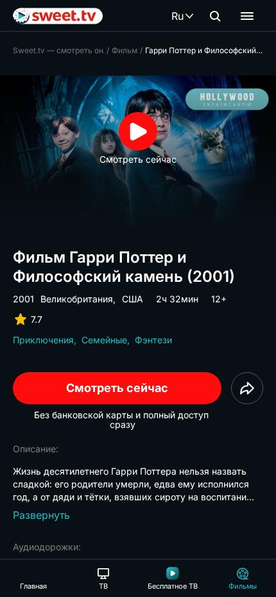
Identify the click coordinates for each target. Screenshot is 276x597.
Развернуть (41, 515)
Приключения (43, 339)
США (132, 298)
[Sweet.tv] (58, 16)
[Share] (247, 388)
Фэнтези (153, 339)
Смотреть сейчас (117, 388)
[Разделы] (247, 16)
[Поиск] (215, 16)
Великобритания (76, 298)
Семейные (104, 339)
